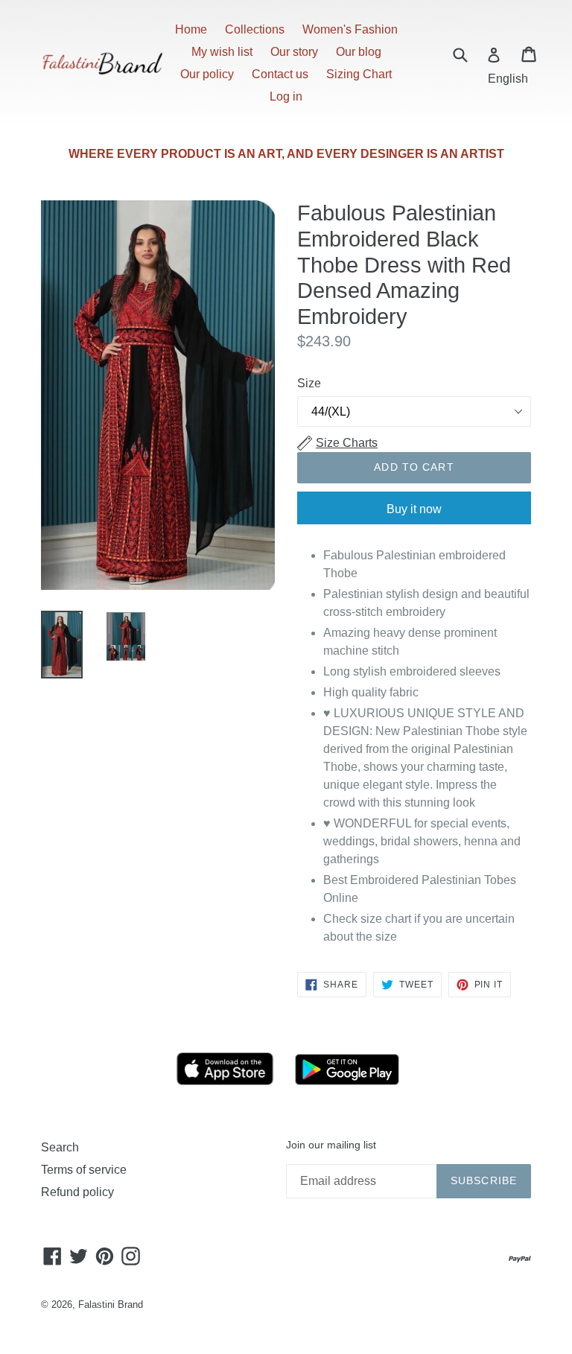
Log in (286, 96)
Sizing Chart (359, 74)
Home (191, 29)
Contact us (280, 74)
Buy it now (414, 509)
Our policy (207, 74)
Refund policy (77, 1192)
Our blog (358, 51)
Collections (255, 29)
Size (309, 383)
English (508, 78)
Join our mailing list (331, 1145)
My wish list (221, 51)
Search (60, 1147)
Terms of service (84, 1169)
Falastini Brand (110, 1304)
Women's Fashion (350, 29)
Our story (294, 51)
